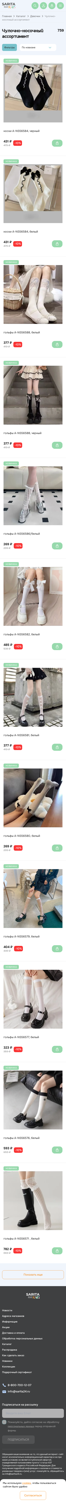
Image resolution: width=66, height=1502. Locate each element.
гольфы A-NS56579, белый (22, 936)
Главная (7, 16)
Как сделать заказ (13, 1355)
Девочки (35, 16)
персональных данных (21, 1426)
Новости (7, 1310)
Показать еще (33, 1274)
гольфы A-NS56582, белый (22, 634)
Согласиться (33, 1495)
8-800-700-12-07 (19, 1385)
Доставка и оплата (13, 1332)
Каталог (21, 16)
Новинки (7, 1361)
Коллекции (8, 1366)
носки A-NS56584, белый (21, 231)
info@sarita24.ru (19, 1391)
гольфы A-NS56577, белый (21, 1037)
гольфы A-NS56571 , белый (22, 1238)
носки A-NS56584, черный (22, 131)
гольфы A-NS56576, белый (22, 1138)
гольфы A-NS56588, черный (23, 433)
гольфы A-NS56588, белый (22, 332)
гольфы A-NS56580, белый (22, 836)
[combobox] (23, 47)
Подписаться (18, 1439)
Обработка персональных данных (22, 1338)
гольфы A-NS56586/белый (22, 533)
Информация (9, 1321)
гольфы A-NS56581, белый (21, 735)
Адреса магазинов (13, 1316)
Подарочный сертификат (17, 1372)
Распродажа (9, 1349)
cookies (26, 1483)
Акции (6, 1327)
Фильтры (9, 47)
